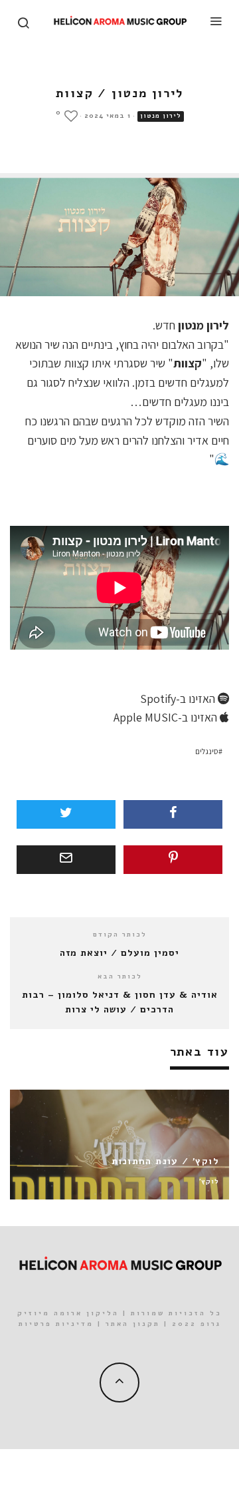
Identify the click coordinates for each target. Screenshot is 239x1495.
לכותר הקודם (120, 934)
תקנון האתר (133, 1324)
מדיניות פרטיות (56, 1324)
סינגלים (206, 751)
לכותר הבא (120, 976)
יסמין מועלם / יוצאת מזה (119, 953)
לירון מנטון (160, 116)
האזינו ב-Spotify (179, 698)
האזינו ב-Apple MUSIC (167, 717)
